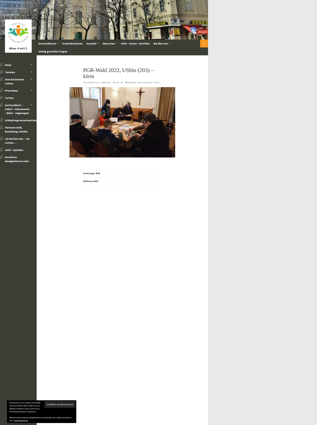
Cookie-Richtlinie (21, 420)
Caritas (9, 97)
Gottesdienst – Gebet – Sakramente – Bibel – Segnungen (17, 109)
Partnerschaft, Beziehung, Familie (16, 129)
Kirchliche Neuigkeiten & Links (17, 159)
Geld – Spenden (14, 150)
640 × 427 (119, 82)
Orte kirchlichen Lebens (14, 81)
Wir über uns (161, 43)
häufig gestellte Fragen (52, 51)
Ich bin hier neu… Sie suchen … (17, 140)
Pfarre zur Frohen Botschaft (18, 43)
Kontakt (91, 43)
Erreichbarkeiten (72, 43)
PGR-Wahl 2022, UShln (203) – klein (143, 82)
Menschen (109, 43)
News (8, 65)
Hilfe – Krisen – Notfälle (135, 43)
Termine (10, 72)
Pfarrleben (11, 90)
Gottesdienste (47, 43)
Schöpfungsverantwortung (21, 120)
